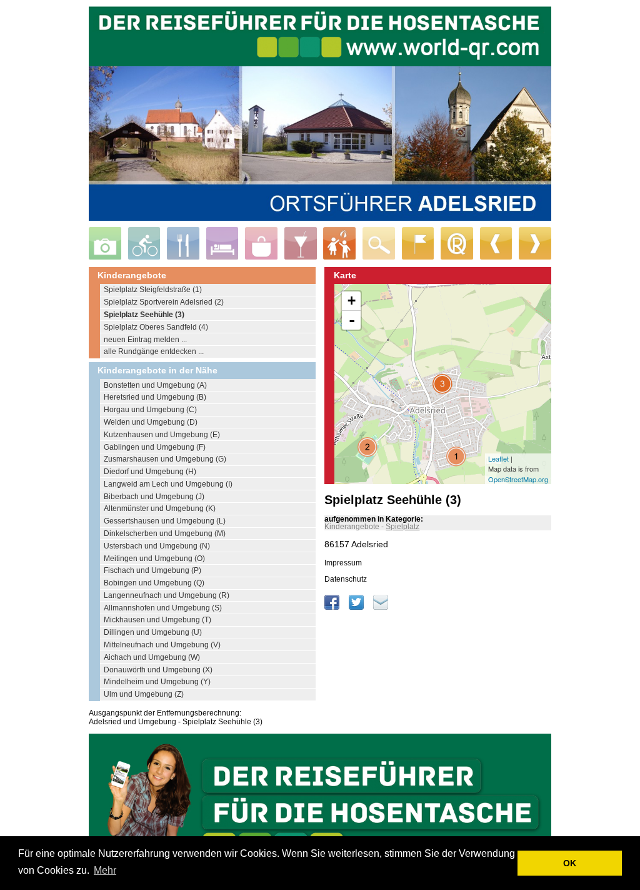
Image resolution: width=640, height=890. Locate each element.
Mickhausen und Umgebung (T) (157, 619)
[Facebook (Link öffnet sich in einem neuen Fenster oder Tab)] (332, 607)
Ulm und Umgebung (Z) (144, 694)
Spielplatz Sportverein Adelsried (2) (164, 302)
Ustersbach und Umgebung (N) (157, 546)
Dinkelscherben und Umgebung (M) (165, 533)
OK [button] (569, 863)
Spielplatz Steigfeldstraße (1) (153, 289)
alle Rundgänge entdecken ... (154, 351)
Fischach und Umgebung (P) (152, 570)
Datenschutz (345, 579)
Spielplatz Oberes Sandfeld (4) (156, 327)
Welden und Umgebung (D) (151, 422)
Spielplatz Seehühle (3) (144, 314)
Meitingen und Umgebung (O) (154, 558)
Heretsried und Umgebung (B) (155, 397)
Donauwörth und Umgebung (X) (158, 669)
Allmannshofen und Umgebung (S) (163, 608)
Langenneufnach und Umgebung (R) (166, 595)
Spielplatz (402, 526)
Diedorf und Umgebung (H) (150, 471)
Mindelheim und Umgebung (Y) (157, 681)
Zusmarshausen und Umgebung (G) (165, 459)
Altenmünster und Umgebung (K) (160, 508)
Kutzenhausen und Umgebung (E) (162, 434)
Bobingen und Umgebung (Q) (154, 583)
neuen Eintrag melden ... (145, 339)
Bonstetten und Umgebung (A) (155, 385)
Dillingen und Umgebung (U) (153, 632)
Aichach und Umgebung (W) (152, 657)
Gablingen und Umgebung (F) (155, 447)
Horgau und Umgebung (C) (150, 409)
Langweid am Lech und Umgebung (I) (168, 484)
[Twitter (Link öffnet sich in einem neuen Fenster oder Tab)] (357, 607)
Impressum (343, 563)
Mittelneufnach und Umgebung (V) (162, 644)
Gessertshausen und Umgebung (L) (165, 521)
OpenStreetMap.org (518, 479)
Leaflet (498, 458)
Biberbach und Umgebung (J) (154, 496)
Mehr (105, 870)
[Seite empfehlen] (380, 607)
